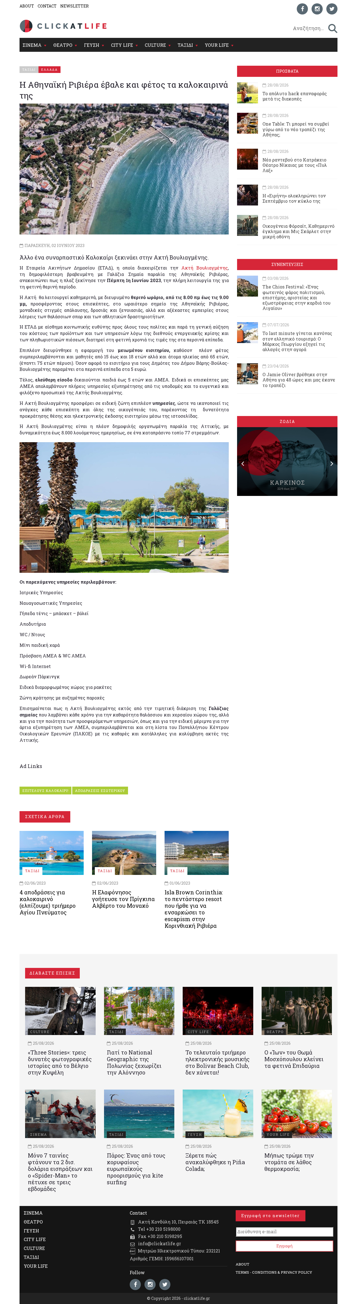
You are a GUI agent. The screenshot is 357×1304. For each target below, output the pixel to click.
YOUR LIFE (217, 45)
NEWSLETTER (74, 6)
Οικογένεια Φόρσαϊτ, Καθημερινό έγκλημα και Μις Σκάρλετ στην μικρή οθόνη (298, 231)
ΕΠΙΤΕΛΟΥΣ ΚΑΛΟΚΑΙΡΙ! (45, 790)
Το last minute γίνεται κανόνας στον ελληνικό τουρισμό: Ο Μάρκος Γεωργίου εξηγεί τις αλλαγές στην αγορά (297, 341)
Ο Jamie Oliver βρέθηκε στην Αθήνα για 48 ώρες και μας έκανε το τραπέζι (298, 379)
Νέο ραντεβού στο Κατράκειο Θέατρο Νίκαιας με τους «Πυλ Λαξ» (294, 165)
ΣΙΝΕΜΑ (32, 45)
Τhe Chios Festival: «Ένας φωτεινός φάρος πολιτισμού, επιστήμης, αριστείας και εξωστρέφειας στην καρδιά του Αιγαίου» (296, 297)
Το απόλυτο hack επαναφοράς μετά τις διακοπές (294, 96)
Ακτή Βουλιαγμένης (203, 268)
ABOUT (27, 6)
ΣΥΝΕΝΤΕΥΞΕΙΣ (287, 264)
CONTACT (47, 6)
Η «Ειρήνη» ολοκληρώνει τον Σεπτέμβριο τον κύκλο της (294, 198)
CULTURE (155, 45)
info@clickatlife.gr (159, 1243)
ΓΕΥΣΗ (91, 45)
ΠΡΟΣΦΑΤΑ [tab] (287, 71)
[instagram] (317, 8)
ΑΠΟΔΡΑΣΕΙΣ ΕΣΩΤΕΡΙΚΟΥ (100, 790)
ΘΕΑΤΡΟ (62, 45)
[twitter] (331, 8)
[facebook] (302, 8)
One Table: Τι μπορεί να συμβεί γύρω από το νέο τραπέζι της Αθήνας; (295, 129)
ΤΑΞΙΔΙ (185, 45)
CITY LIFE (122, 45)
